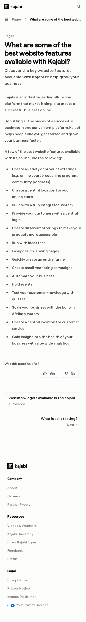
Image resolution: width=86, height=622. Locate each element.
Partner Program (20, 504)
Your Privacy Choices (32, 605)
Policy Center (17, 580)
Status (12, 559)
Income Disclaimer (21, 596)
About (12, 488)
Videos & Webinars (21, 526)
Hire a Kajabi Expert (22, 542)
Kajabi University (20, 534)
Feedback (15, 550)
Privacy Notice (18, 588)
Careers (13, 496)
